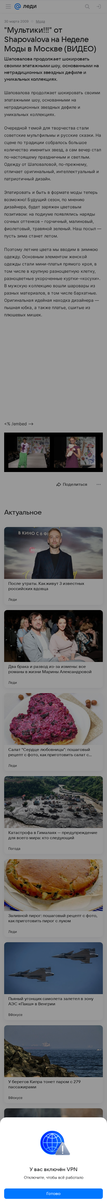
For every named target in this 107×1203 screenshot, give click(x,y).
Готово (53, 1193)
